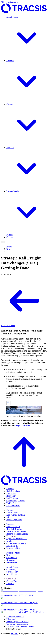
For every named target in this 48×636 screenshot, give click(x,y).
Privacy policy (12, 619)
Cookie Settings (13, 629)
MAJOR (14, 634)
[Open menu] (2, 242)
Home (9, 247)
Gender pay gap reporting (17, 624)
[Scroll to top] (24, 474)
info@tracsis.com (22, 425)
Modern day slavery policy (17, 621)
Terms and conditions (15, 617)
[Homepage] (24, 12)
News (8, 249)
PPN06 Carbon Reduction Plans (20, 626)
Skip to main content (9, 2)
